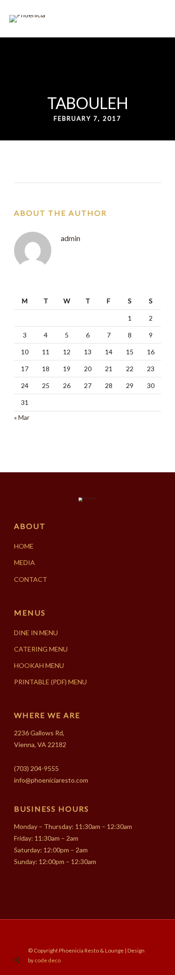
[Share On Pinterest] (53, 938)
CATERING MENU (41, 649)
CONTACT (30, 579)
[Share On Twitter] (40, 938)
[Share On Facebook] (27, 938)
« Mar (21, 417)
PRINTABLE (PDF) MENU (50, 682)
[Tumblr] (94, 934)
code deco (48, 960)
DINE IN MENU (36, 633)
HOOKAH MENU (39, 665)
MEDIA (24, 562)
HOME (24, 546)
